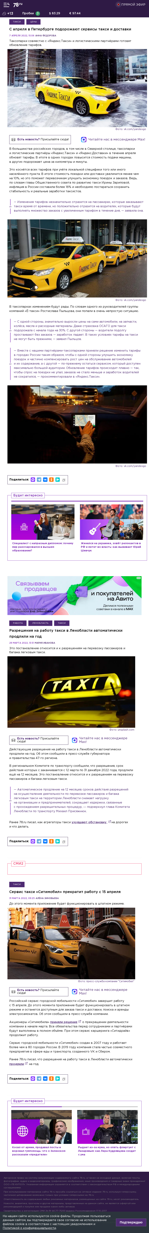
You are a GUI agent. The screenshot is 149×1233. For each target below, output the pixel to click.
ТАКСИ (17, 22)
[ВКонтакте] (45, 479)
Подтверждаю (131, 1222)
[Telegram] (39, 479)
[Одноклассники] (51, 479)
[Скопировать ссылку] (64, 480)
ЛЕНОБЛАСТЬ (40, 623)
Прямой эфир (133, 4)
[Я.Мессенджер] (57, 479)
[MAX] (33, 479)
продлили (16, 1064)
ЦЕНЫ (33, 22)
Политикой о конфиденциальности (29, 1228)
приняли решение (63, 1022)
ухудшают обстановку (89, 822)
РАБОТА (18, 623)
